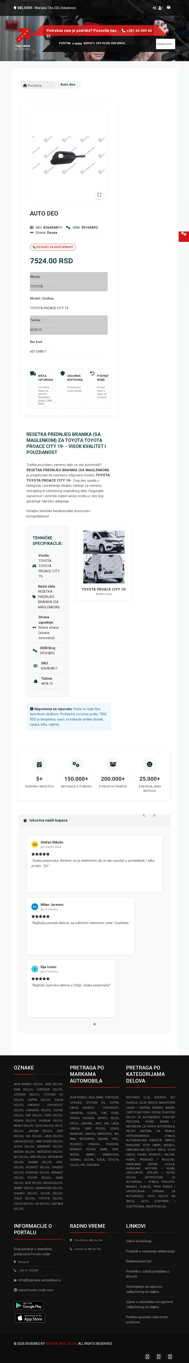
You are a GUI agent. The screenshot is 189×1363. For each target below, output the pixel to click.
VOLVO (74, 1165)
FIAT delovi (34, 1115)
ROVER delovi (39, 1177)
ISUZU (114, 1118)
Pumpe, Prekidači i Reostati (150, 1159)
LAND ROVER (95, 1128)
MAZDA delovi (24, 1151)
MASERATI (76, 1133)
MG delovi (21, 1157)
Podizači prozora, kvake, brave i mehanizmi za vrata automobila (150, 1122)
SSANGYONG (110, 1154)
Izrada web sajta (61, 1344)
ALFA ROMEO (78, 1097)
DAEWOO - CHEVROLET (100, 1107)
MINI (72, 1139)
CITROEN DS (95, 1102)
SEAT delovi (33, 1183)
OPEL (115, 1139)
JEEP (98, 1123)
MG (116, 1133)
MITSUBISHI (87, 1139)
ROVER (90, 1149)
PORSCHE (112, 1144)
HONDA (74, 1118)
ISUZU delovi (44, 1125)
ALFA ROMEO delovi (28, 1084)
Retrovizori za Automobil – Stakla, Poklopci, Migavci (150, 1182)
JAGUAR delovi (40, 1131)
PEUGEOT (76, 1144)
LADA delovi (53, 1136)
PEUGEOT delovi (38, 1167)
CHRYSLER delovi (49, 1089)
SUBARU (75, 1159)
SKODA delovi (52, 1183)
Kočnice (160, 1097)
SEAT (115, 1149)
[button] (94, 1024)
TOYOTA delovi (50, 1198)
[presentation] (144, 815)
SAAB (103, 1149)
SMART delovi (24, 1188)
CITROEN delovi (26, 1094)
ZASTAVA (92, 1165)
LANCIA (74, 1128)
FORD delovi (53, 1115)
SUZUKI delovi (51, 1193)
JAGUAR (86, 1123)
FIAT (104, 1113)
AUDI (92, 1097)
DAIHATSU (76, 1113)
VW (82, 1165)
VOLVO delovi (23, 1203)
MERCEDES (104, 1133)
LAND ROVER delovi (48, 1141)
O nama (77, 43)
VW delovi (42, 1203)
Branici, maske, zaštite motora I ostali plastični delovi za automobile (150, 1112)
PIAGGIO (94, 1144)
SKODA (74, 1154)
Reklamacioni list (138, 1261)
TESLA (100, 1159)
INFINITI (102, 1118)
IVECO (74, 1123)
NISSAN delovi (39, 1162)
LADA (115, 1123)
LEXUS (114, 1128)
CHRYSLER (111, 1097)
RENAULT (75, 1149)
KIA (106, 1123)
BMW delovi (23, 1089)
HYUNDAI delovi (50, 1120)
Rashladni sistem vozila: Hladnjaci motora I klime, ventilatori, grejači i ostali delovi (150, 1171)
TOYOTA (113, 1159)
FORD (114, 1113)
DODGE (92, 1113)
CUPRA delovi (39, 1100)
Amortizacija (155, 1206)
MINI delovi (38, 1157)
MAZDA (90, 1133)
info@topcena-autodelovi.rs (39, 1280)
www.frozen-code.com (35, 1290)
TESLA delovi (24, 1198)
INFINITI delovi (23, 1125)
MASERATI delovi (49, 1146)
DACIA (74, 1107)
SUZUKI (88, 1159)
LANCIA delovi (23, 1141)
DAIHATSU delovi (38, 1110)
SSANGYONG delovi (49, 1188)
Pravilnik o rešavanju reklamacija (150, 1251)
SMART (90, 1154)
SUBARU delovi (25, 1193)
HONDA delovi (24, 1120)
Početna (34, 86)
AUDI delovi (53, 1084)
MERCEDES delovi (49, 1151)
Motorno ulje (138, 1097)
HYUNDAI (88, 1118)
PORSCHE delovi (37, 1172)
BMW (99, 1097)
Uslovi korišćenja (138, 1241)
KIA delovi (33, 1136)
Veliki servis (148, 1102)
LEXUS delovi (24, 1146)
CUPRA (113, 1102)
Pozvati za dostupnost (54, 247)
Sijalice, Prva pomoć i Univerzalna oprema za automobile (150, 1191)
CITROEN (75, 1102)
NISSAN (103, 1139)
